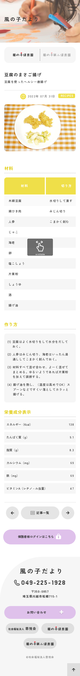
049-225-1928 (43, 583)
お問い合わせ (37, 612)
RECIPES (67, 96)
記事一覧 (42, 513)
